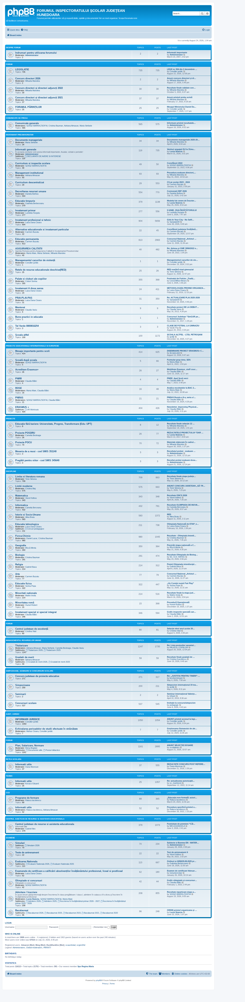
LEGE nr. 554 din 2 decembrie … (182, 69)
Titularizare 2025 (53, 650)
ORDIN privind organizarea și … (182, 910)
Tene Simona (175, 272)
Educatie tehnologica (27, 524)
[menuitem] (24, 30)
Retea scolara (13, 759)
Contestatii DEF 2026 (177, 191)
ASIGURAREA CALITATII (28, 248)
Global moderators (34, 947)
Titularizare (21, 645)
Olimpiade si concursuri (28, 880)
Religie (19, 564)
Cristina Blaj (30, 488)
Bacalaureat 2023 (73, 913)
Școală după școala (26, 360)
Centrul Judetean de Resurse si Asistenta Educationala (35, 819)
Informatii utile (23, 764)
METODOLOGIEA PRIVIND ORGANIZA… (186, 288)
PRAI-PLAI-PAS (23, 297)
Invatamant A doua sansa (29, 288)
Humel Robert (31, 605)
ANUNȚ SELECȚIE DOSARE (180, 745)
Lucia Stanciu (176, 151)
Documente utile (35, 750)
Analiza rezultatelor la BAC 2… (181, 388)
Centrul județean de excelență (31, 628)
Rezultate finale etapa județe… (181, 476)
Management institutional (29, 173)
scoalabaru (174, 747)
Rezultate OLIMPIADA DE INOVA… (183, 505)
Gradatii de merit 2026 (37, 662)
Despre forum (13, 48)
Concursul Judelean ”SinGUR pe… (183, 317)
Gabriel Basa (31, 567)
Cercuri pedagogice (35, 529)
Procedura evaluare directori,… (181, 173)
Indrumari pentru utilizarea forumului (36, 52)
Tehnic (9, 776)
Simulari (20, 843)
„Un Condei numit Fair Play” (180, 583)
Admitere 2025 (50, 901)
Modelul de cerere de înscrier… (181, 201)
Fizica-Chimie (22, 536)
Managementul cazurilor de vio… (182, 260)
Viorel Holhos (31, 498)
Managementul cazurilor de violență (35, 260)
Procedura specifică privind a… (181, 807)
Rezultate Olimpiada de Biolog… (182, 555)
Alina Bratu (30, 517)
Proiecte (10, 419)
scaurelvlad (70, 945)
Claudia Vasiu (31, 310)
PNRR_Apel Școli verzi (177, 378)
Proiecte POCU (23, 442)
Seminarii (20, 694)
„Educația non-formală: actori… (182, 797)
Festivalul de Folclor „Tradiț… (181, 278)
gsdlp (172, 337)
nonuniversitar (176, 873)
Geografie (20, 545)
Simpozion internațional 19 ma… (182, 685)
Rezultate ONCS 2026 (177, 495)
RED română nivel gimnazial (180, 269)
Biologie (20, 555)
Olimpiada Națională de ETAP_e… (183, 524)
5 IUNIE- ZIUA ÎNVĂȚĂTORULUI (182, 210)
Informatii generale (25, 149)
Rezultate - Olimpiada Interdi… (181, 536)
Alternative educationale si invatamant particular (42, 229)
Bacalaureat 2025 (54, 913)
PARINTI (47, 947)
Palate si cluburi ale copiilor (31, 278)
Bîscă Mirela (30, 548)
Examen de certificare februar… (182, 871)
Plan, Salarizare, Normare (29, 745)
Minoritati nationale (26, 593)
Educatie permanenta (27, 239)
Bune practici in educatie (29, 317)
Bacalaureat (21, 910)
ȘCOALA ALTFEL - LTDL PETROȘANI (184, 335)
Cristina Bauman (56, 126)
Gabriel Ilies (30, 829)
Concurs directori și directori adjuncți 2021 (39, 97)
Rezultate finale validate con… (181, 88)
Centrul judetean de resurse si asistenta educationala (44, 824)
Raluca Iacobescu (33, 800)
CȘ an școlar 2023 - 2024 (178, 182)
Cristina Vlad (30, 631)
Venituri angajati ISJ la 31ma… (181, 149)
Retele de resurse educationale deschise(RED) (40, 269)
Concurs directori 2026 (27, 78)
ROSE (18, 388)
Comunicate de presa (17, 118)
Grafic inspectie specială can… (181, 612)
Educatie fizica (23, 583)
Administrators (19, 947)
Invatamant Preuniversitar (19, 135)
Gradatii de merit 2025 (60, 662)
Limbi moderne (23, 486)
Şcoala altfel (22, 335)
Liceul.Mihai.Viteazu (178, 281)
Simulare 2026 (33, 845)
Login (8, 923)
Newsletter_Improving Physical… (182, 407)
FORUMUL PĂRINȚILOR (28, 107)
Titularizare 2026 (35, 650)
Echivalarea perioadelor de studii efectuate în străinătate (46, 728)
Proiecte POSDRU (25, 433)
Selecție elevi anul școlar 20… (181, 628)
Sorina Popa (30, 586)
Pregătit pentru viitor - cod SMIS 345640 (37, 460)
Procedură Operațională (178, 602)
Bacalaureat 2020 (110, 913)
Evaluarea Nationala (26, 861)
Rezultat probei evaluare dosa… (182, 460)
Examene (10, 838)
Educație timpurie (25, 201)
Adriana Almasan (71, 126)
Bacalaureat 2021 (91, 913)
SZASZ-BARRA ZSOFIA (37, 126)
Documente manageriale (28, 140)
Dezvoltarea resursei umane (30, 191)
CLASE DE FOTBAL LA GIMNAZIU (183, 326)
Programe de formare (27, 797)
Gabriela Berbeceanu (34, 203)
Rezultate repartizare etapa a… (181, 892)
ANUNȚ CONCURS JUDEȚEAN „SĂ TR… (186, 486)
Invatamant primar (25, 210)
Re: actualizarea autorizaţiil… (181, 781)
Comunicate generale (27, 123)
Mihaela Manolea (32, 81)
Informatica (21, 505)
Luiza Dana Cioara (33, 222)
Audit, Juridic (12, 714)
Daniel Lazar (31, 538)
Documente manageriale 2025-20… (183, 140)
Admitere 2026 (34, 901)
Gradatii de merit (24, 657)
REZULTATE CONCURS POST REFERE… (186, 764)
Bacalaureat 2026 (35, 913)
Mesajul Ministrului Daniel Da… (181, 107)
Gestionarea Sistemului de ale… (182, 728)
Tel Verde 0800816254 (27, 326)
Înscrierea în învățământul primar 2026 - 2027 (80, 901)
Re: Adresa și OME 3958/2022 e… (182, 248)
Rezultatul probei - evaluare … (181, 451)
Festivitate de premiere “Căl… (181, 824)
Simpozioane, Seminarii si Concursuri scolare (29, 671)
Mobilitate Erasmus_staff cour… (182, 369)
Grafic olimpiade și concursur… (182, 880)
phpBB (99, 980)
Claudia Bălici (175, 371)
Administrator (31, 55)
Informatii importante (177, 52)
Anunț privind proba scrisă (179, 97)
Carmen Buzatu (176, 184)
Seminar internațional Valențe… (182, 694)
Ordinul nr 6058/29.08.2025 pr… (181, 861)
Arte (17, 574)
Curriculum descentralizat (29, 182)
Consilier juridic (176, 71)
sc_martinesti (175, 783)
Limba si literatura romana (30, 476)
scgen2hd (81, 945)
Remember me (100, 927)
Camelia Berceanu (33, 507)
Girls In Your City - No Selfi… (180, 220)
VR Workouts (33, 409)
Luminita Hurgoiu (32, 213)
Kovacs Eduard (32, 783)
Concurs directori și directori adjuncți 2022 (39, 88)
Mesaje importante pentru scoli (32, 351)
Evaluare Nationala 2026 (38, 864)
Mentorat (20, 307)
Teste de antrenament (27, 852)
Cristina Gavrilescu (178, 659)
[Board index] (21, 11)
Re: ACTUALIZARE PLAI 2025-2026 (183, 297)
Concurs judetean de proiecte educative (37, 676)
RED (169, 514)
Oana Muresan (31, 767)
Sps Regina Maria (85, 966)
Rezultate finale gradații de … (181, 657)
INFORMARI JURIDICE (27, 719)
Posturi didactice (53, 750)
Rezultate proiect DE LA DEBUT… (183, 307)
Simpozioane (22, 685)
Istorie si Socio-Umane (28, 514)
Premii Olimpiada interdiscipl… (181, 564)
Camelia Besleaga (33, 435)
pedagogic (174, 705)
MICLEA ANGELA (177, 826)
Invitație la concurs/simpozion (181, 703)
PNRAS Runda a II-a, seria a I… (181, 397)
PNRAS (19, 397)
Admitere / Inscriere (26, 892)
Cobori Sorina (31, 281)
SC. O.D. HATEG (177, 557)
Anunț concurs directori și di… (181, 78)
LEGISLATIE (22, 69)
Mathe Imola (30, 595)
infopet (172, 696)
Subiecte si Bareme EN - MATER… (183, 843)
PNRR (18, 378)
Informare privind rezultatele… (181, 123)
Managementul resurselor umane (23, 640)
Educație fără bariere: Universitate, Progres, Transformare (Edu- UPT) (53, 424)
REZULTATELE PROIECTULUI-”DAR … (185, 433)
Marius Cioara (32, 731)
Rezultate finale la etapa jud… (181, 593)
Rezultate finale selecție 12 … (181, 424)
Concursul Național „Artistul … (181, 239)
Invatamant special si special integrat (35, 612)
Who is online (12, 934)
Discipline (11, 471)
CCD (8, 793)
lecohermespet (176, 678)
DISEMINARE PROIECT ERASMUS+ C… (185, 351)
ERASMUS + (22, 407)
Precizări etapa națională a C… (181, 545)
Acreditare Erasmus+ (27, 369)
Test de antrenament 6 (177, 852)
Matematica (21, 495)
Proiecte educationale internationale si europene (32, 346)
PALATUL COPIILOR (179, 647)
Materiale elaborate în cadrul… (181, 442)
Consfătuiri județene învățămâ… (182, 229)
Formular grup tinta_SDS (178, 360)
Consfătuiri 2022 (174, 163)
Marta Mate (31, 253)
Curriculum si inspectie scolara (32, 163)
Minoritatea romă (24, 602)
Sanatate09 (175, 222)
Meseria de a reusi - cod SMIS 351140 (35, 451)
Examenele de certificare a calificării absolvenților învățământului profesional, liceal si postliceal (69, 871)
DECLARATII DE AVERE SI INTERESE (44, 156)
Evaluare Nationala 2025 (63, 864)
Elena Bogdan (31, 748)
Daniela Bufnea (31, 194)
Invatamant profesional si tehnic (33, 220)
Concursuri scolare (25, 703)
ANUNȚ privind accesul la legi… (182, 719)
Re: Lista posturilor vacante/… (181, 645)
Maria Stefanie (86, 126)
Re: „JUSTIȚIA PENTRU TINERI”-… (183, 676)
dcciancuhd (175, 353)
